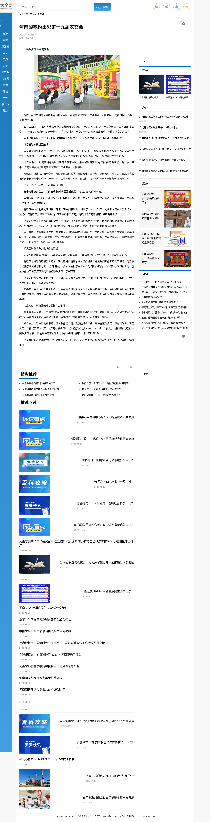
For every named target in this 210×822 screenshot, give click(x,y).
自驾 (145, 274)
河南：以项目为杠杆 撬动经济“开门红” (110, 776)
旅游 (145, 70)
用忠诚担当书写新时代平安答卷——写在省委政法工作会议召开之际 (62, 643)
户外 (145, 107)
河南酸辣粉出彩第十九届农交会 (38, 395)
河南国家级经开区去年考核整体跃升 (42, 678)
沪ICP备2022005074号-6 (114, 816)
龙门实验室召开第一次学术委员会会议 (101, 395)
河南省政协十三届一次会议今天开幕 (151, 258)
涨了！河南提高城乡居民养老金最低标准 (45, 619)
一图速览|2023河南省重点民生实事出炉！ (107, 591)
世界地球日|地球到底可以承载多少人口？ (108, 460)
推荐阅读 (29, 402)
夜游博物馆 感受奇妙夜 (153, 297)
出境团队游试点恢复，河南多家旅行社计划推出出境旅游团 (97, 562)
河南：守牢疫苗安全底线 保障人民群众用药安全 (163, 160)
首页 (32, 14)
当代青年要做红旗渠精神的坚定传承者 (158, 127)
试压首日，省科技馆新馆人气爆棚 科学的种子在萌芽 (168, 292)
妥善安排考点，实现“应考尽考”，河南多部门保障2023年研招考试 (172, 138)
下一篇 (115, 367)
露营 (145, 183)
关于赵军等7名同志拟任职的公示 (38, 383)
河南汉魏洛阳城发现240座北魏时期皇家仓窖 (151, 238)
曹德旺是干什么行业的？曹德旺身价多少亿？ (105, 503)
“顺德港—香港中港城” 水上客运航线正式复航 (105, 417)
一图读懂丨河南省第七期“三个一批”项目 (161, 282)
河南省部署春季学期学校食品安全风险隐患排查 (49, 666)
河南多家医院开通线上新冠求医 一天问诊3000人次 (165, 149)
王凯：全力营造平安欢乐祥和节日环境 (160, 317)
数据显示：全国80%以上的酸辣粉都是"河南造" (105, 383)
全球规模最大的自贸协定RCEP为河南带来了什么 (50, 654)
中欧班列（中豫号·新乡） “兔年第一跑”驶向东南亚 (166, 312)
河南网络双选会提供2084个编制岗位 (42, 689)
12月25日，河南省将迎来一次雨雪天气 (101, 389)
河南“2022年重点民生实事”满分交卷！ (43, 607)
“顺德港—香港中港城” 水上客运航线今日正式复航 (102, 438)
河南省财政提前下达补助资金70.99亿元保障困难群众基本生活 (170, 116)
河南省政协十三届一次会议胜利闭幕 (151, 198)
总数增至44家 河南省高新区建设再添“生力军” (105, 742)
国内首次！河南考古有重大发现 (151, 216)
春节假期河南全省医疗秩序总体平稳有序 (108, 797)
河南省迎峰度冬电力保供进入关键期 (40, 389)
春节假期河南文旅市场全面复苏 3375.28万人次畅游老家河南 (172, 287)
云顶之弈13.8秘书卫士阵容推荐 (114, 481)
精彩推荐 (29, 374)
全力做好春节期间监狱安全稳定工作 (159, 302)
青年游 (40, 14)
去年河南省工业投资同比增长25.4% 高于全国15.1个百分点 (97, 721)
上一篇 (128, 367)
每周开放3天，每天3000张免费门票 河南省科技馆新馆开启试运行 (174, 307)
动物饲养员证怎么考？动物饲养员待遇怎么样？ (104, 524)
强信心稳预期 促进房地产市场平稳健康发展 (46, 759)
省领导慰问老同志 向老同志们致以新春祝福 (163, 323)
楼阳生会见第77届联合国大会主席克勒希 (45, 631)
